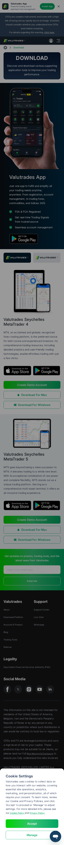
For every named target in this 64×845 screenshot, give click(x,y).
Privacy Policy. (37, 813)
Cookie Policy (17, 813)
